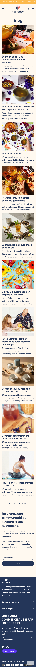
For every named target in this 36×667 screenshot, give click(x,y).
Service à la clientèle (10, 602)
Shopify (23, 661)
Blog (18, 20)
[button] (29, 9)
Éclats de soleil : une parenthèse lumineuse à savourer (14, 59)
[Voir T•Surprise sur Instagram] (3, 647)
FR (2, 657)
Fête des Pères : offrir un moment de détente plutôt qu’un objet (16, 342)
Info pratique (7, 609)
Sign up (18, 563)
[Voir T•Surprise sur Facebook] (7, 647)
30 (19, 503)
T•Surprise (9, 661)
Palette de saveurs (11, 153)
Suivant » (24, 503)
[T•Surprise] (18, 9)
